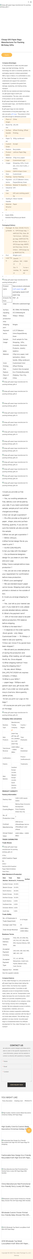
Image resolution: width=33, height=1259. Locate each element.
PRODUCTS (28, 1101)
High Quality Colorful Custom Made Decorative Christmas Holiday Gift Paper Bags (15, 1128)
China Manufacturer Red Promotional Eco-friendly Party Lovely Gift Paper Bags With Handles (15, 1185)
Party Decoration (7, 1101)
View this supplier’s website (10, 973)
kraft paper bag (18, 289)
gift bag (13, 114)
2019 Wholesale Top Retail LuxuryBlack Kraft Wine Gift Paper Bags (14, 1242)
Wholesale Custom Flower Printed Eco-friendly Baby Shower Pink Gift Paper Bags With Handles (15, 1214)
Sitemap (16, 1255)
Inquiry (7, 55)
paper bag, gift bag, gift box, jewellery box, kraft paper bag (15, 738)
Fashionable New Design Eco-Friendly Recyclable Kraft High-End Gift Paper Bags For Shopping (16, 1156)
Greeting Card (18, 1101)
